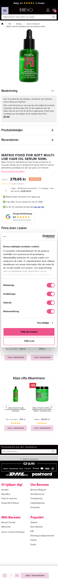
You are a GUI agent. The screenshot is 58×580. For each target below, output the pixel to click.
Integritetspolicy (37, 503)
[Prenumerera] (53, 451)
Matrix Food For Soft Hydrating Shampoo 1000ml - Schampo (16, 409)
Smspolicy (35, 507)
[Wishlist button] (42, 10)
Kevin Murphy (36, 526)
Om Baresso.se (37, 494)
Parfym (33, 540)
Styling (18, 24)
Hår (9, 24)
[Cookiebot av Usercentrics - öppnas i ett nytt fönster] (42, 236)
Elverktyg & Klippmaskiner (42, 535)
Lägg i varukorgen (34, 575)
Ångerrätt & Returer (10, 503)
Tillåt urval (29, 341)
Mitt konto (6, 526)
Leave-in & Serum (33, 24)
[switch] (51, 294)
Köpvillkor (5, 494)
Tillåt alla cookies (29, 332)
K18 (32, 531)
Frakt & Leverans (9, 498)
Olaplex (33, 522)
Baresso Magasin (38, 489)
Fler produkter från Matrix (13, 171)
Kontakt (4, 489)
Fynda (33, 544)
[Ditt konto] (47, 10)
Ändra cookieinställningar (13, 532)
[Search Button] (54, 16)
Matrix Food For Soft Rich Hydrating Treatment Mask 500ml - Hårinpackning (42, 409)
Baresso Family (8, 522)
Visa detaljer (43, 323)
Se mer (7, 116)
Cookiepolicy (36, 498)
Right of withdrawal (29, 459)
